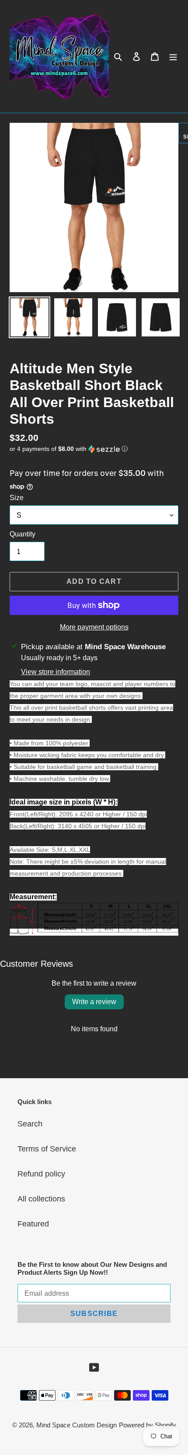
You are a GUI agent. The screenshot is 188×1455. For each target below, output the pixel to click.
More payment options (94, 627)
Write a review (94, 1001)
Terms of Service (46, 1148)
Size (17, 497)
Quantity (22, 534)
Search (29, 1123)
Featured (33, 1223)
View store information (55, 672)
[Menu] (173, 56)
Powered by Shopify (147, 1425)
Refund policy (41, 1173)
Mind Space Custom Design (76, 1425)
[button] (69, 449)
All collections (41, 1198)
